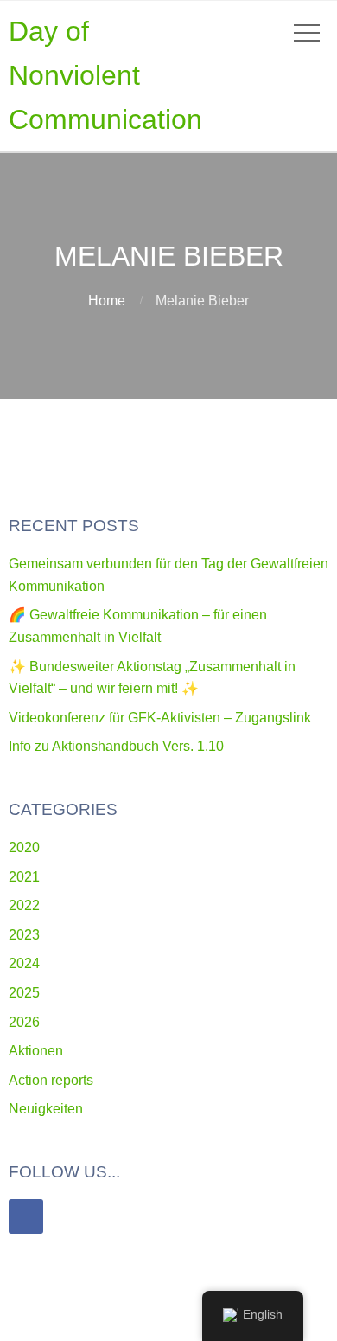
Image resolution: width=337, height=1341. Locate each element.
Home (106, 300)
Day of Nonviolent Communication (105, 75)
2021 (24, 876)
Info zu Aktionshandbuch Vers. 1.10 (116, 746)
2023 (24, 934)
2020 (24, 847)
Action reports (51, 1080)
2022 (24, 905)
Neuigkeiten (46, 1108)
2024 (24, 963)
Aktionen (36, 1050)
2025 (24, 992)
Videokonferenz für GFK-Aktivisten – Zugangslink (160, 717)
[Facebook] (26, 1216)
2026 (24, 1022)
